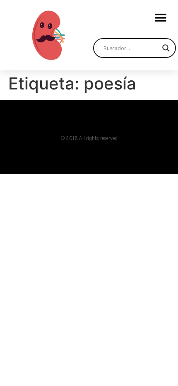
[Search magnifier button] (166, 48)
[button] (160, 17)
